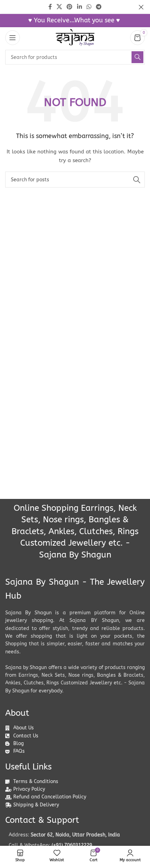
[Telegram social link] (99, 6)
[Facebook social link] (50, 6)
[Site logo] (75, 37)
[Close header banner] (141, 7)
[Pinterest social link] (70, 6)
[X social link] (59, 6)
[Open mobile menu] (12, 38)
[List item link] (75, 845)
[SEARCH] (137, 57)
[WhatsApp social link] (88, 6)
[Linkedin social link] (79, 6)
